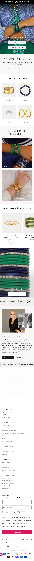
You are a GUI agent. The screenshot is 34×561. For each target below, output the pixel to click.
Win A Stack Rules (6, 488)
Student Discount (6, 467)
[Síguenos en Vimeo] (31, 539)
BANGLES (8, 100)
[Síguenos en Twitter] (6, 539)
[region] (17, 29)
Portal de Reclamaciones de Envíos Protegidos (14, 433)
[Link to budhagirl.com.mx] (12, 223)
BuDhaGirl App (5, 425)
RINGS (8, 122)
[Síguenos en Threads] (14, 539)
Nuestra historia (6, 462)
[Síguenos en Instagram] (10, 539)
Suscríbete (4, 428)
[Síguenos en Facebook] (2, 539)
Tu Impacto (21, 357)
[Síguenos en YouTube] (23, 539)
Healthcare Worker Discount (9, 470)
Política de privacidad (7, 480)
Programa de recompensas (9, 430)
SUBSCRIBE (17, 532)
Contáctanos (5, 438)
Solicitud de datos (6, 486)
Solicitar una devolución (8, 441)
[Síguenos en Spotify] (6, 542)
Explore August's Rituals (17, 68)
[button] (17, 385)
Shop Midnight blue (17, 42)
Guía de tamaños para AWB (9, 443)
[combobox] (5, 507)
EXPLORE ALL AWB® (17, 294)
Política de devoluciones (8, 475)
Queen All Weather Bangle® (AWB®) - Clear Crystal (11, 237)
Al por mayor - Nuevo (7, 449)
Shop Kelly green (17, 47)
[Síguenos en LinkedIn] (2, 542)
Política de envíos (6, 478)
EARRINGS (25, 122)
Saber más (7, 357)
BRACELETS (25, 100)
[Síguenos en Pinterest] (19, 539)
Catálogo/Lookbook (7, 436)
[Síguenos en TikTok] (27, 539)
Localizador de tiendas (8, 446)
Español (23, 546)
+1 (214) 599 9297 (6, 417)
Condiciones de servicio (8, 473)
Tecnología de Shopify (22, 550)
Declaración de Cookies (8, 483)
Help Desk (4, 454)
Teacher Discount (6, 465)
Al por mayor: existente (8, 451)
